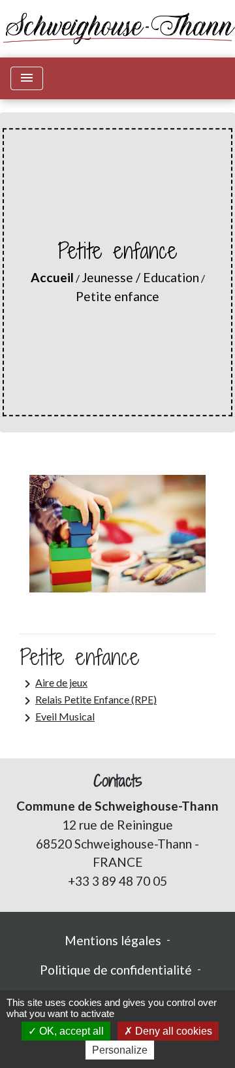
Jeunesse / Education (140, 277)
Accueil (52, 277)
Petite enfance (117, 296)
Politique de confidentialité (116, 969)
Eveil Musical (57, 718)
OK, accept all (70, 1031)
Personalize (120, 1050)
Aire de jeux (53, 684)
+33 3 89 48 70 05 (117, 880)
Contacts (117, 780)
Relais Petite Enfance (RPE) (88, 701)
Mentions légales (113, 940)
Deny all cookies (172, 1031)
